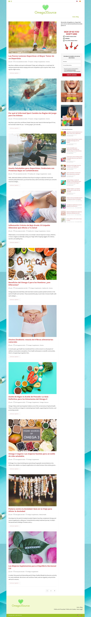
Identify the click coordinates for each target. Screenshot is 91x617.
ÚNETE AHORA (72, 75)
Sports (31, 61)
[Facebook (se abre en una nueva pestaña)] (9, 1)
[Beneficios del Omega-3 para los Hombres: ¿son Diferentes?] (63, 167)
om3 (11, 61)
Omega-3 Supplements (39, 61)
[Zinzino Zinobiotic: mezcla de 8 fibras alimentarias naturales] (63, 174)
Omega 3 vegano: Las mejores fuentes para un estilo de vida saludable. (73, 190)
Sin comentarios (70, 135)
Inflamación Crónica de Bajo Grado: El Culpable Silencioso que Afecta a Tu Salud (29, 226)
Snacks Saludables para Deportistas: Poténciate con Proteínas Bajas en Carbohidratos (31, 169)
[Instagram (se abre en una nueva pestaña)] (11, 1)
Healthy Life (32, 174)
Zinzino (48, 61)
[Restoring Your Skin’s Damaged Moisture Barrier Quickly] (63, 213)
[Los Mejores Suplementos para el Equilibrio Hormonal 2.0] (63, 206)
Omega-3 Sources (44, 402)
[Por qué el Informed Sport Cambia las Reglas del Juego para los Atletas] (63, 141)
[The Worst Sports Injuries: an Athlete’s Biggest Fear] (63, 133)
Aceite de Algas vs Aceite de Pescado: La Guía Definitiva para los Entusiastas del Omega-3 (28, 397)
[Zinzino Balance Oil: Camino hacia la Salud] (63, 220)
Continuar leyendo (15, 73)
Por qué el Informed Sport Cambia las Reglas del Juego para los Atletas (74, 141)
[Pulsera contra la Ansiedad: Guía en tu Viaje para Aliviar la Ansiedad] (63, 199)
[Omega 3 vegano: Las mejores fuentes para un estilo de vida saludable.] (63, 191)
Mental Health (42, 514)
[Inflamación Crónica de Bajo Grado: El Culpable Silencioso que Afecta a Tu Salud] (63, 159)
